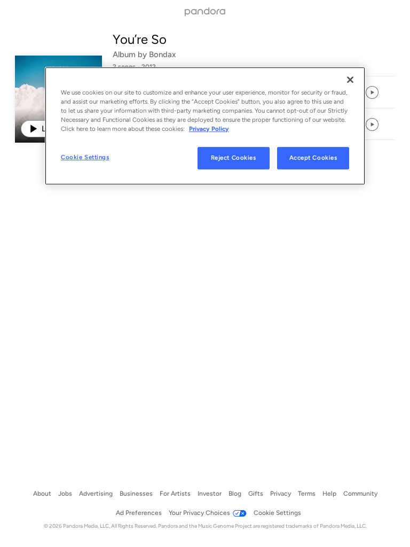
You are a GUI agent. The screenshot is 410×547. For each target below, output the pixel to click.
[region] (205, 126)
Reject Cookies (233, 157)
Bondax (162, 54)
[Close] (350, 79)
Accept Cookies (313, 157)
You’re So (140, 39)
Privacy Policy (209, 128)
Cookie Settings (85, 157)
